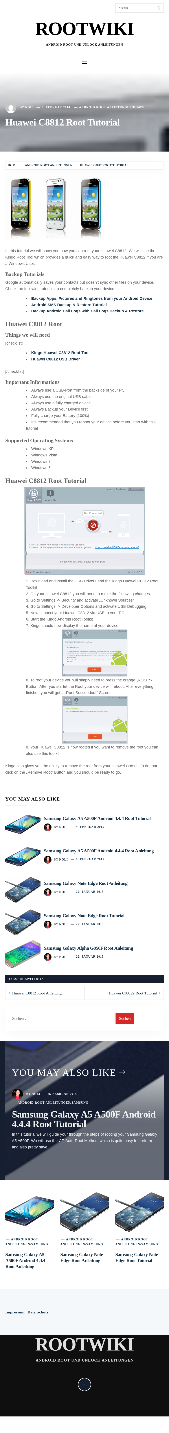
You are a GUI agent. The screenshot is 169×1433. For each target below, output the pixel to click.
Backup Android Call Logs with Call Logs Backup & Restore (87, 311)
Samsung (80, 1102)
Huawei (140, 107)
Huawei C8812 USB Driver (55, 359)
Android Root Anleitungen (105, 107)
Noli (29, 107)
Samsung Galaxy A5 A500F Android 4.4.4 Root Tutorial (97, 818)
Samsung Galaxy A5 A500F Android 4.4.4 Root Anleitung (99, 850)
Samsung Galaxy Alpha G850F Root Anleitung (88, 948)
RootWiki (84, 28)
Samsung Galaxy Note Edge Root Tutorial (84, 915)
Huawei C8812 (31, 979)
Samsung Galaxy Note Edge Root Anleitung (85, 883)
